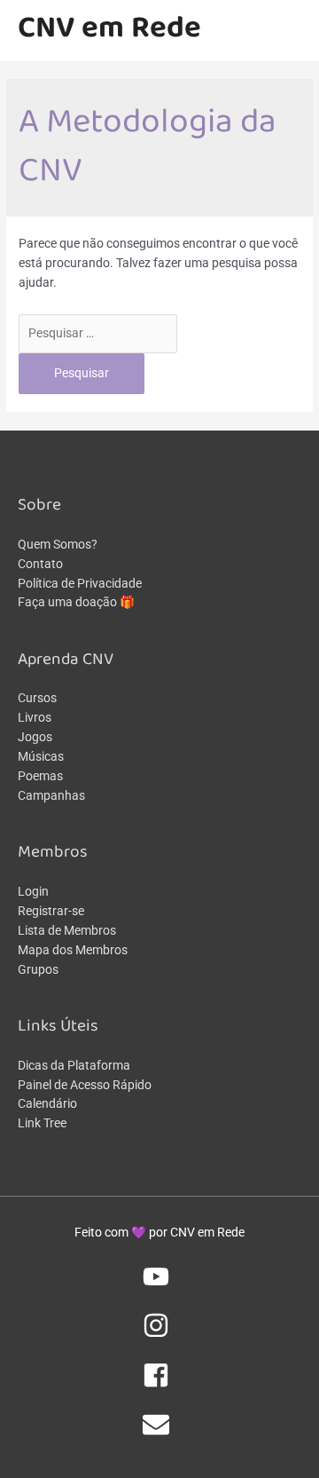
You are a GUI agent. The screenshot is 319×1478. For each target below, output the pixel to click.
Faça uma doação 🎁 (76, 602)
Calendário (47, 1103)
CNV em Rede (109, 30)
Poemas (40, 776)
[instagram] (159, 1334)
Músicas (41, 756)
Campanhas (51, 795)
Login (33, 891)
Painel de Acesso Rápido (85, 1085)
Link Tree (42, 1123)
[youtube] (159, 1285)
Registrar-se (51, 911)
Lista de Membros (67, 930)
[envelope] (159, 1434)
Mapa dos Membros (73, 950)
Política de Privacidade (80, 583)
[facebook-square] (159, 1384)
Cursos (37, 698)
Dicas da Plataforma (74, 1065)
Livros (34, 717)
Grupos (38, 969)
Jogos (35, 737)
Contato (40, 564)
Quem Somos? (57, 544)
